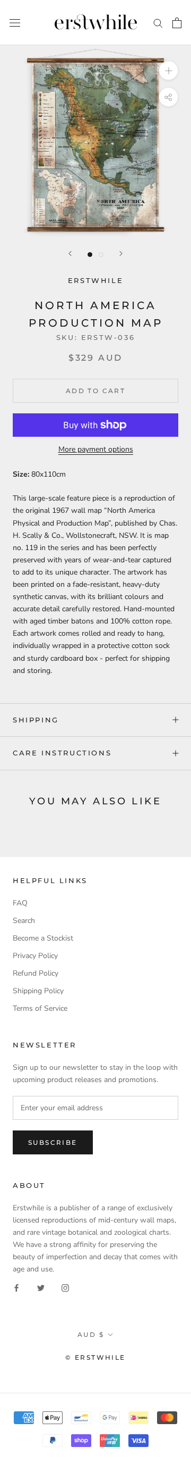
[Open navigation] (15, 23)
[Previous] (70, 253)
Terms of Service (40, 1008)
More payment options (95, 449)
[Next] (121, 253)
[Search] (158, 22)
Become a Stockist (43, 938)
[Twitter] (41, 1288)
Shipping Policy (38, 991)
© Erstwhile (95, 1357)
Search (24, 921)
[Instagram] (65, 1288)
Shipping (36, 720)
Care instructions (62, 753)
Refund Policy (35, 973)
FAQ (20, 903)
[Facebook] (16, 1288)
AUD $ (90, 1334)
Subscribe (52, 1142)
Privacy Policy (35, 956)
